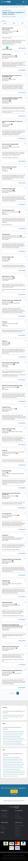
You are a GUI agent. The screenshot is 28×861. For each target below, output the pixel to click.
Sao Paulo (9, 744)
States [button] (3, 723)
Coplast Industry (6, 54)
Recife (15, 772)
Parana (18, 736)
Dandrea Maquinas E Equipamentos (12, 670)
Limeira (7, 769)
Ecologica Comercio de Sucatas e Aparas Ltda (11, 494)
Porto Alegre (8, 772)
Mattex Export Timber (8, 276)
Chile (15, 715)
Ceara (18, 733)
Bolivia (8, 715)
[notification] (23, 2)
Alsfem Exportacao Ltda (8, 428)
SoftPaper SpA (6, 580)
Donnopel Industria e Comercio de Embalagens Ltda (11, 76)
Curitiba (12, 764)
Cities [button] (3, 749)
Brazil (12, 715)
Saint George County (20, 739)
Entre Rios (9, 734)
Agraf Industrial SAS (7, 28)
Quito (12, 772)
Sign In (25, 4)
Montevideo (14, 736)
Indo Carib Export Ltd (8, 210)
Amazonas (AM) (11, 731)
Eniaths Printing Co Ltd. (8, 188)
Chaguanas (5, 762)
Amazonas (5, 731)
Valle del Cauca (22, 744)
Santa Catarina (10, 741)
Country (5, 23)
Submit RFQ (14, 791)
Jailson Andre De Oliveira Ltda (10, 646)
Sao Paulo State (15, 744)
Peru (4, 716)
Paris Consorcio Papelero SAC (10, 144)
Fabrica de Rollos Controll (9, 167)
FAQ (2, 825)
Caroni (15, 733)
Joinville (13, 767)
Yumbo (16, 776)
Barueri (18, 757)
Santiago (16, 741)
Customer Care (4, 828)
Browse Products (4, 816)
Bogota (20, 759)
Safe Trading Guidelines (19, 825)
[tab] (14, 707)
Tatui (13, 776)
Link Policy (17, 836)
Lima (16, 734)
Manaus (11, 769)
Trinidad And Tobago (14, 716)
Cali (9, 760)
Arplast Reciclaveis (7, 602)
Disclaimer (17, 831)
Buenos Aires (17, 731)
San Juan (5, 741)
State (14, 23)
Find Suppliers (4, 815)
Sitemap (2, 827)
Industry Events (18, 827)
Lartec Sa (4, 450)
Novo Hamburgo (11, 770)
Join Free (17, 813)
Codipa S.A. (5, 535)
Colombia (18, 715)
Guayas (13, 734)
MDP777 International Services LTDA (12, 385)
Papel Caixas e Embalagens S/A (10, 362)
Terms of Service (18, 830)
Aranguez (5, 757)
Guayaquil (14, 765)
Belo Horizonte (11, 759)
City (22, 23)
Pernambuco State (7, 738)
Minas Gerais (8, 736)
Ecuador (22, 715)
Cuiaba (9, 764)
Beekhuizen (5, 759)
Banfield (14, 757)
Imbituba (5, 767)
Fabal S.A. (4, 341)
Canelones (11, 733)
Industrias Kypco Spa (8, 257)
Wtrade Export (6, 234)
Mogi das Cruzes (16, 769)
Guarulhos (10, 765)
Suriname (7, 716)
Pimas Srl (4, 322)
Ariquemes (9, 757)
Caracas (17, 760)
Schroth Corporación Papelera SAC (11, 300)
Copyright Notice (18, 834)
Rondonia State (12, 739)
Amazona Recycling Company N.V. (11, 559)
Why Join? (17, 815)
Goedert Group (6, 407)
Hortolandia (19, 765)
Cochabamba (19, 762)
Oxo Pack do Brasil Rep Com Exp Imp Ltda (12, 122)
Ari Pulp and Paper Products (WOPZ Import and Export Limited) (12, 98)
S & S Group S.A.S (6, 513)
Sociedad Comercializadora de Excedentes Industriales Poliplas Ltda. (12, 625)
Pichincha (13, 738)
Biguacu (17, 759)
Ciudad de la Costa (12, 762)
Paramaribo (18, 770)
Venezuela (5, 718)
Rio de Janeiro (19, 738)
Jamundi (9, 767)
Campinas (13, 760)
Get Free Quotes (19, 4)
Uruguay (21, 716)
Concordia (5, 764)
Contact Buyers (18, 816)
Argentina (5, 715)
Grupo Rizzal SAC (7, 470)
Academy (17, 828)
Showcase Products (19, 818)
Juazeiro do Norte (19, 767)
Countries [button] (4, 707)
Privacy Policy (18, 833)
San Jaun (8, 774)
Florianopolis (17, 764)
